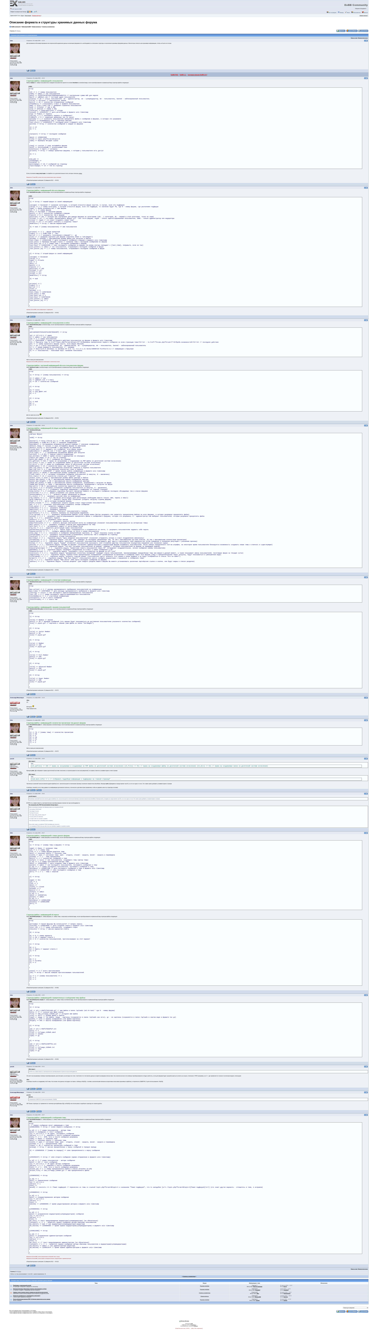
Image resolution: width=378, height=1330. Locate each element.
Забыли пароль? (363, 15)
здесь (80, 173)
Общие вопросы (36, 26)
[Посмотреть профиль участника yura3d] (27, 790)
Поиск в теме (354, 37)
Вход (22, 15)
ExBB (191, 1323)
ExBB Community (16, 26)
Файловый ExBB (26, 26)
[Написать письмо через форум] (33, 71)
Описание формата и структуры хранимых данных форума (53, 22)
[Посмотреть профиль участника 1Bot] (27, 71)
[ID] (366, 41)
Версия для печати (363, 37)
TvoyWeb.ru (193, 1324)
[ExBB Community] (22, 6)
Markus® (196, 1326)
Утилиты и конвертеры (48, 26)
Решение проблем (204, 1286)
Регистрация (28, 15)
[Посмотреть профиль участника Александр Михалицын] (27, 717)
